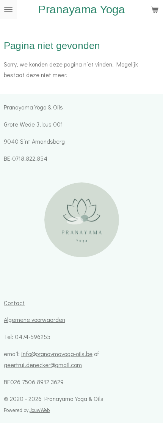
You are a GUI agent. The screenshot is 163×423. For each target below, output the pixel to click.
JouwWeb (40, 410)
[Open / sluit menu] (8, 9)
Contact (14, 303)
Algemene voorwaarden (34, 319)
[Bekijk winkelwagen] (154, 9)
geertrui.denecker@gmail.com (43, 365)
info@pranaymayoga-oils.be (56, 354)
